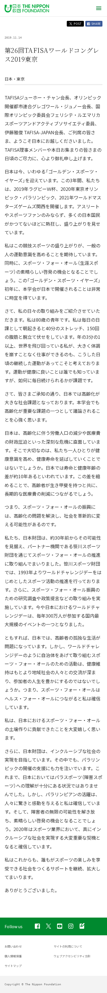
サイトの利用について (68, 946)
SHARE (95, 23)
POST (77, 23)
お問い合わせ (13, 946)
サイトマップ (13, 966)
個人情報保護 (13, 956)
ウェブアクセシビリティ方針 (72, 956)
